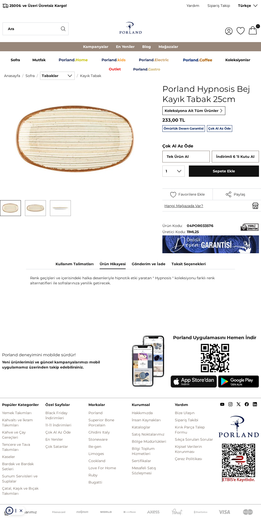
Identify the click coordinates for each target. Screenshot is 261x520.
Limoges (96, 453)
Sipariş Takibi (186, 420)
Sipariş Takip (218, 5)
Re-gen (94, 446)
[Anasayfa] (130, 28)
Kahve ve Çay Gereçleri (14, 435)
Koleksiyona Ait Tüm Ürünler (191, 110)
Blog (146, 46)
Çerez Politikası (188, 458)
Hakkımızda (142, 413)
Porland (95, 413)
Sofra (30, 75)
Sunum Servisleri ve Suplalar (19, 479)
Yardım (193, 5)
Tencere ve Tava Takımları (16, 447)
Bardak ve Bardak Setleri (18, 466)
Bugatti (95, 482)
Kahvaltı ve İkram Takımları (17, 422)
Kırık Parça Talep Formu (190, 430)
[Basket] (252, 28)
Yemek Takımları (17, 413)
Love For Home (102, 468)
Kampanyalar (95, 46)
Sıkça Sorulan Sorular (194, 439)
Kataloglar (141, 427)
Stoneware (98, 439)
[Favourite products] (240, 28)
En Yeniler (125, 46)
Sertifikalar (141, 461)
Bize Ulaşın (184, 413)
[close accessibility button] (20, 510)
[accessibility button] (9, 510)
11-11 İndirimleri (58, 425)
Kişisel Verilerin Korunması (188, 449)
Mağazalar (168, 46)
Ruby (93, 475)
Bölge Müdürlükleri (149, 441)
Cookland (96, 461)
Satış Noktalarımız (148, 434)
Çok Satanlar (56, 446)
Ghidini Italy (99, 432)
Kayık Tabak (90, 75)
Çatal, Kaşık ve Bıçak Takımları (20, 491)
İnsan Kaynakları (146, 420)
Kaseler (8, 456)
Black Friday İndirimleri (56, 415)
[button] (10, 208)
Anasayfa (12, 75)
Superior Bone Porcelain (101, 422)
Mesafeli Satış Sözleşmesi (144, 470)
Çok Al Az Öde (58, 432)
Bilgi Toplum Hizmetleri (143, 451)
